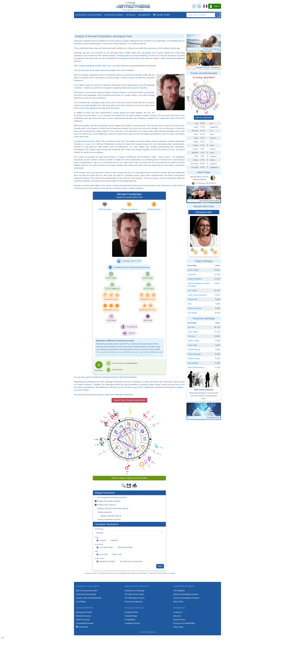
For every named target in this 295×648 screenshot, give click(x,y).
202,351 (131, 333)
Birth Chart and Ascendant (86, 591)
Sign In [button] (217, 6)
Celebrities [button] (144, 15)
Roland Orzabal (194, 358)
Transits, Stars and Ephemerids (88, 598)
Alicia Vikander (83, 181)
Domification (99, 529)
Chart (97, 537)
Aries (99, 105)
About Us (177, 616)
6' (127, 327)
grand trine (120, 115)
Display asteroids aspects (110, 516)
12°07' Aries (111, 278)
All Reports (83, 627)
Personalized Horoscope (86, 594)
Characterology (131, 616)
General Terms (179, 620)
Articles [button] (130, 15)
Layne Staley (193, 332)
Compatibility (130, 620)
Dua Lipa (191, 327)
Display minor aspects (106, 505)
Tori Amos (191, 336)
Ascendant (115, 108)
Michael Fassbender (134, 75)
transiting (144, 385)
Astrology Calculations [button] (88, 15)
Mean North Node (125, 547)
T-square (121, 157)
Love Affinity (81, 602)
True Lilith (103, 554)
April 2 (133, 261)
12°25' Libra (149, 289)
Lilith (96, 551)
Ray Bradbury (193, 363)
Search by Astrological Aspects (185, 594)
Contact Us (177, 612)
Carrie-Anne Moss (195, 308)
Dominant (108, 299)
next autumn (127, 387)
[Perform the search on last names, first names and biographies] (217, 15)
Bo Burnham (192, 299)
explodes (146, 150)
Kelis (190, 304)
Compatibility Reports (84, 623)
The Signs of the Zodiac (134, 594)
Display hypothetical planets (109, 519)
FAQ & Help (178, 627)
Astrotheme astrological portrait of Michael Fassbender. (114, 377)
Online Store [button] (163, 15)
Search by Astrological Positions (186, 598)
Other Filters (178, 602)
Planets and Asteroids (133, 602)
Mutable (77, 165)
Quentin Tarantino (140, 88)
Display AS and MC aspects (108, 501)
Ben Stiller (102, 66)
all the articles (94, 70)
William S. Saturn (210, 226)
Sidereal (114, 540)
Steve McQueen (120, 92)
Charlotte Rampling (86, 66)
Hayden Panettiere (195, 279)
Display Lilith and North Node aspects (112, 508)
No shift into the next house (131, 561)
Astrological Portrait (84, 612)
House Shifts (99, 558)
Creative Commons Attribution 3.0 (131, 254)
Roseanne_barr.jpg (200, 222)
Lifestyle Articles (131, 612)
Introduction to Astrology (134, 591)
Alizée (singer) (193, 270)
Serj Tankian (192, 313)
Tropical (102, 540)
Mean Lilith (116, 554)
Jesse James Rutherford (197, 295)
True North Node (106, 547)
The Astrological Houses (135, 598)
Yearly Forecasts (83, 620)
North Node (99, 544)
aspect (131, 115)
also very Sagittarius (89, 108)
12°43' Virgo (148, 278)
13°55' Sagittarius (112, 289)
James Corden (193, 341)
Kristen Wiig (192, 345)
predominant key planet (85, 141)
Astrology (121, 56)
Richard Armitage (194, 354)
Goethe (79, 88)
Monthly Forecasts (83, 616)
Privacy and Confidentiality (184, 623)
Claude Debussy (194, 349)
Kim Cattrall (192, 290)
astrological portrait (126, 58)
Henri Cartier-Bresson (196, 367)
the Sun (147, 113)
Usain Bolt (192, 274)
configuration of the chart (169, 118)
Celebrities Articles (132, 623)
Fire (146, 103)
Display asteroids (104, 512)
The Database (179, 591)
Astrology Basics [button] (113, 15)
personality (146, 53)
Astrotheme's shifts (107, 561)
